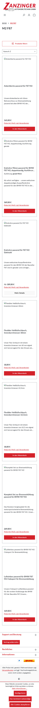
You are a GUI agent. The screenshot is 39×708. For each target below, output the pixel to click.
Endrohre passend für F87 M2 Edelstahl (16, 251)
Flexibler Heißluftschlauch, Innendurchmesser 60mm (15, 332)
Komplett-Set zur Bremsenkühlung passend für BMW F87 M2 (19, 496)
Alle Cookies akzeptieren (20, 705)
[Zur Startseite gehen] (19, 7)
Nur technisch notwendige (20, 699)
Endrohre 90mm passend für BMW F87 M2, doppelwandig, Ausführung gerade (19, 169)
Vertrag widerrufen (11, 642)
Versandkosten (7, 670)
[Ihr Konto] (29, 15)
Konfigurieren (20, 693)
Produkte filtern (21, 44)
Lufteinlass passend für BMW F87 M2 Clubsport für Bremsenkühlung (19, 578)
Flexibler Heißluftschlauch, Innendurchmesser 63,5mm (16, 414)
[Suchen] (23, 15)
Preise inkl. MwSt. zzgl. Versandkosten (16, 123)
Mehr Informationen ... (19, 688)
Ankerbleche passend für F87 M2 (18, 86)
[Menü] (4, 15)
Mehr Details (20, 293)
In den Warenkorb (20, 129)
